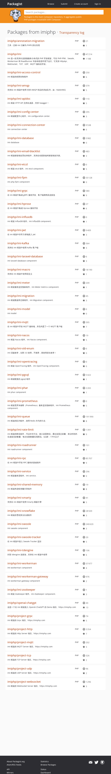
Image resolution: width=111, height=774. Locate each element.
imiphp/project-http (19, 629)
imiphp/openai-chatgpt (21, 603)
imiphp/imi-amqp (18, 85)
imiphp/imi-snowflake (21, 511)
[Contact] (90, 762)
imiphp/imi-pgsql (18, 374)
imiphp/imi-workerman (22, 563)
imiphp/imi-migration (20, 296)
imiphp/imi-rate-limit (20, 429)
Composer (48, 17)
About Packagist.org (16, 761)
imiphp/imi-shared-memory (24, 484)
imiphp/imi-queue (18, 416)
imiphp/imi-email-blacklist (23, 151)
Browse (51, 4)
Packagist (14, 4)
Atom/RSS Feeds (14, 764)
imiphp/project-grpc (20, 616)
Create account (81, 4)
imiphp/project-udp (19, 668)
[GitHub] (102, 762)
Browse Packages (48, 764)
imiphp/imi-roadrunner (21, 445)
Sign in (98, 4)
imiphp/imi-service (19, 471)
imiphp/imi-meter (18, 282)
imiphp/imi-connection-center (26, 125)
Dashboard (46, 772)
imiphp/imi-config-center (23, 112)
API (8, 769)
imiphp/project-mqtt (20, 642)
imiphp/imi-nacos (18, 335)
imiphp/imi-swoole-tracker (24, 537)
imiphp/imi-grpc (17, 190)
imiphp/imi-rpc (16, 458)
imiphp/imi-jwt (16, 230)
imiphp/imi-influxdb (19, 217)
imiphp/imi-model (18, 309)
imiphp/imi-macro (18, 269)
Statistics (45, 761)
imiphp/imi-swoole (19, 524)
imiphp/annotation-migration (25, 41)
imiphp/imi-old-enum (20, 348)
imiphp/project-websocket (24, 681)
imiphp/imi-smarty (19, 497)
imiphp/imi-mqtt (17, 322)
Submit (64, 4)
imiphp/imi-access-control (23, 72)
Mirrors (10, 772)
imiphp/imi (14, 54)
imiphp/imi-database (20, 138)
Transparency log (71, 32)
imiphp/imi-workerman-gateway (27, 576)
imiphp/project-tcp (19, 655)
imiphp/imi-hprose (19, 204)
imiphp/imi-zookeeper (21, 589)
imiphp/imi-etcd (17, 164)
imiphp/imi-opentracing (22, 361)
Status (43, 769)
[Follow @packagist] (96, 762)
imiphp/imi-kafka (18, 243)
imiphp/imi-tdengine (20, 550)
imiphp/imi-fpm (17, 177)
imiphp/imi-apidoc (18, 98)
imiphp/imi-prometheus (22, 401)
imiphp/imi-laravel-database (25, 256)
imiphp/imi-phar (17, 388)
